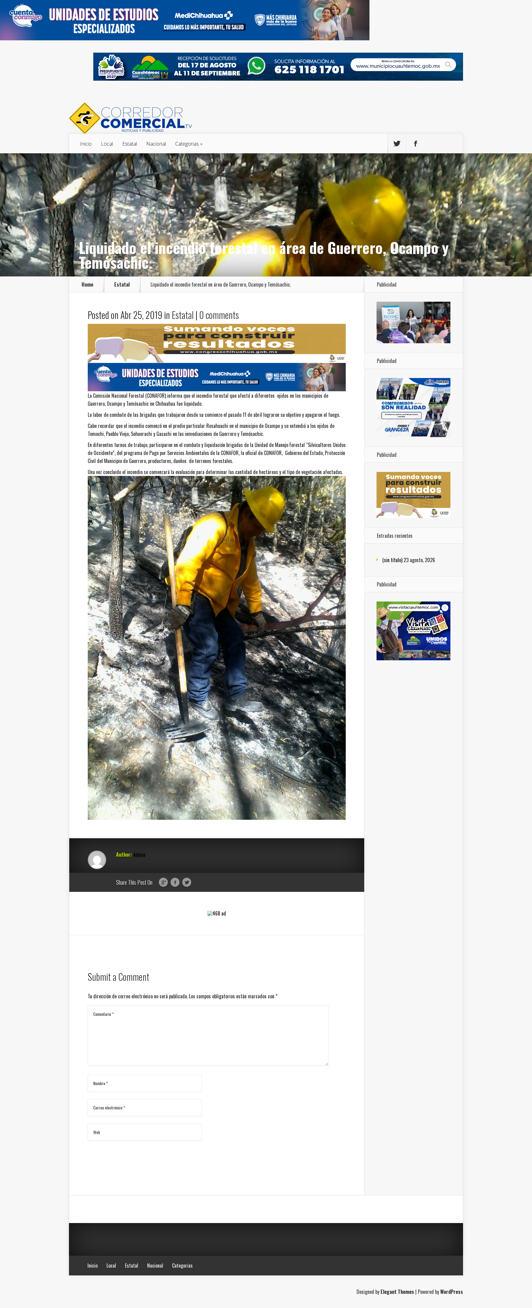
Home (87, 284)
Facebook (175, 882)
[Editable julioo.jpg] (217, 360)
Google (163, 882)
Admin (139, 854)
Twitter (186, 882)
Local (107, 143)
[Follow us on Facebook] (415, 144)
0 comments (219, 315)
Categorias (187, 143)
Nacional (156, 143)
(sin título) (392, 560)
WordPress (451, 1291)
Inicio (86, 143)
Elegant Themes (397, 1291)
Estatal (129, 143)
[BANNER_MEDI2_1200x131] (184, 38)
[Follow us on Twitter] (397, 144)
